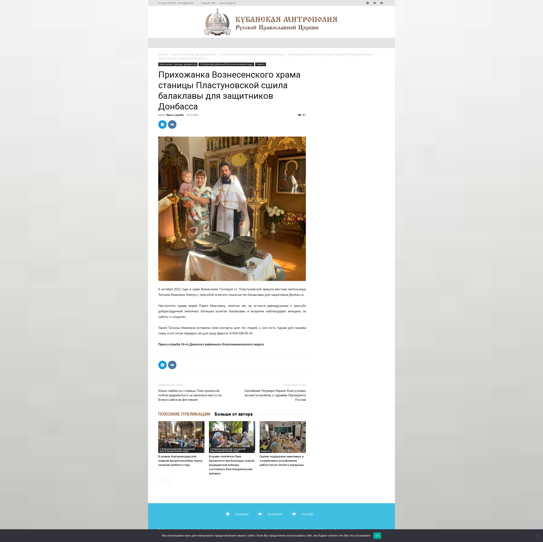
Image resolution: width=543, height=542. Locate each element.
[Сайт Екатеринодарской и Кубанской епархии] (271, 22)
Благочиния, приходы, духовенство (193, 54)
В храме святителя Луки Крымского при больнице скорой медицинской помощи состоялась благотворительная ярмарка (231, 465)
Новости (260, 64)
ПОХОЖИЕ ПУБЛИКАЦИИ (184, 414)
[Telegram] (367, 3)
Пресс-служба (175, 114)
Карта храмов (227, 2)
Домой (162, 54)
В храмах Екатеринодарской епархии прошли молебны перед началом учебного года (180, 461)
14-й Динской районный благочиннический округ (252, 54)
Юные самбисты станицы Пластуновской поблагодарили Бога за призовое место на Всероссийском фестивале (189, 395)
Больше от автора (234, 414)
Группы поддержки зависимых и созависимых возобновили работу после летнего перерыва (282, 461)
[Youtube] (381, 3)
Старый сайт (208, 2)
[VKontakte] (374, 3)
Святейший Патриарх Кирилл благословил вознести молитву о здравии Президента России (275, 395)
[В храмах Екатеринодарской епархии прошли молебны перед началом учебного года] (181, 437)
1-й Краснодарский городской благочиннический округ (177, 450)
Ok (377, 535)
